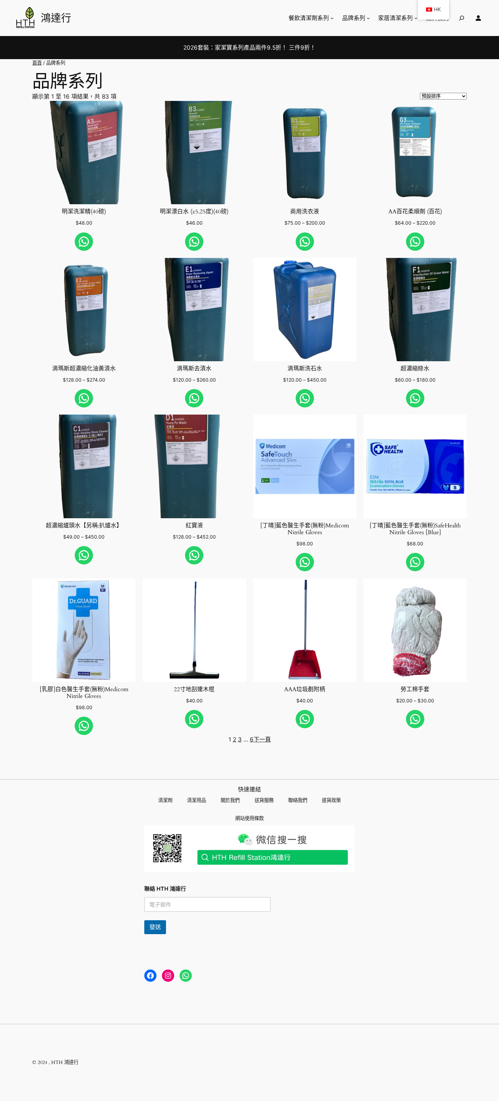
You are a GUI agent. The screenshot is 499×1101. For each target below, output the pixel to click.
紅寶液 (194, 525)
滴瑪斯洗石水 (305, 368)
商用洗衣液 (304, 211)
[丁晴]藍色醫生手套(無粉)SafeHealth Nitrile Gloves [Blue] (415, 529)
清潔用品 (196, 800)
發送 (155, 927)
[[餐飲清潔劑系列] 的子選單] (332, 18)
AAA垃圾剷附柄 (304, 689)
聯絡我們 (297, 800)
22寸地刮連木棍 (194, 689)
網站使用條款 (249, 818)
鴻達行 (56, 18)
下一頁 (262, 739)
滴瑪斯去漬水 (194, 368)
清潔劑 (165, 800)
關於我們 (230, 800)
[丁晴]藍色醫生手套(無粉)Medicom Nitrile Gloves (304, 529)
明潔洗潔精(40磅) (84, 211)
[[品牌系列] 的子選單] (368, 18)
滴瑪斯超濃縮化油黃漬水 (84, 368)
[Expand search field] (461, 18)
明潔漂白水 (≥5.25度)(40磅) (194, 211)
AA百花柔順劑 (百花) (415, 211)
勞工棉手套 (415, 689)
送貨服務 (264, 800)
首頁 (37, 63)
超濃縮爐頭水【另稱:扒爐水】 (84, 525)
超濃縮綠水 (415, 368)
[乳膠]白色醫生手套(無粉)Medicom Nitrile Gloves (84, 693)
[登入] (478, 18)
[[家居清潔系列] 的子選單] (416, 18)
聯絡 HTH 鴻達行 (165, 889)
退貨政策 (331, 800)
